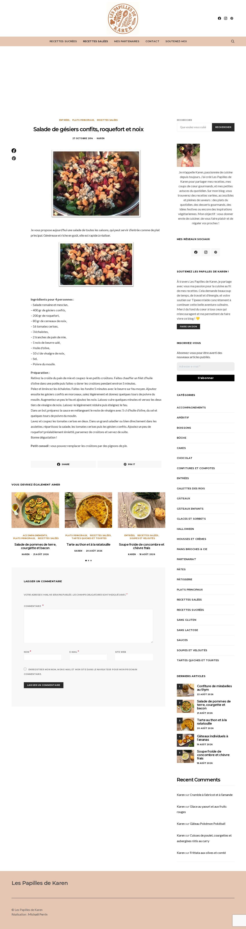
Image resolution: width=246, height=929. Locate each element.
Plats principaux (83, 120)
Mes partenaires (126, 41)
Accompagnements (35, 535)
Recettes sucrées (63, 41)
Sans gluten (186, 619)
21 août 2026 (41, 554)
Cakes (181, 447)
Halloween (185, 528)
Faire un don (188, 326)
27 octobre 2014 (82, 138)
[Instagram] (225, 18)
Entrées (64, 120)
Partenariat (186, 559)
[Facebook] (219, 18)
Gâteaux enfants (190, 508)
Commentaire (33, 606)
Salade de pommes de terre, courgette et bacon (35, 546)
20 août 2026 (94, 551)
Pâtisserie (184, 579)
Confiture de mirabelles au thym (214, 687)
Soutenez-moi (176, 41)
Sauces (182, 640)
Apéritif (183, 417)
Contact (152, 41)
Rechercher (184, 120)
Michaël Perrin (37, 914)
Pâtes (181, 569)
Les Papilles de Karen (40, 883)
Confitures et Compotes (196, 468)
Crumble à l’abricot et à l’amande (211, 794)
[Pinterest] (231, 18)
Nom (27, 651)
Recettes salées (95, 41)
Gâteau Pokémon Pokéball (207, 823)
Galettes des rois (191, 488)
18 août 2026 (147, 554)
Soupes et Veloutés (142, 538)
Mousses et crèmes (191, 538)
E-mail (74, 651)
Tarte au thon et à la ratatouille (88, 544)
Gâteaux (183, 498)
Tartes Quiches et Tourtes (89, 538)
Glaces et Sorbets (191, 518)
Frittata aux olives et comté (208, 852)
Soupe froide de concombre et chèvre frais (141, 546)
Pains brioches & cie (192, 549)
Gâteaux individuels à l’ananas (212, 738)
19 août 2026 (205, 744)
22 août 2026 (205, 694)
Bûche (181, 437)
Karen (100, 138)
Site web (120, 652)
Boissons (184, 427)
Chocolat (184, 457)
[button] (86, 560)
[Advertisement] (123, 82)
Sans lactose (187, 630)
